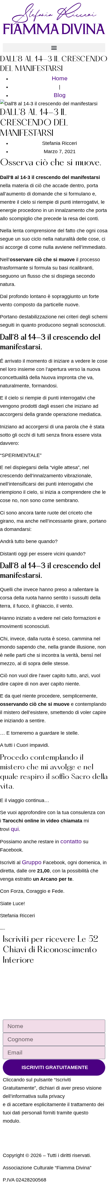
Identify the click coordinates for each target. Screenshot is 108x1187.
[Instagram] (13, 1146)
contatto (71, 841)
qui (15, 829)
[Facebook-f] (6, 1146)
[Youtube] (20, 1146)
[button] (54, 47)
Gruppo (32, 862)
